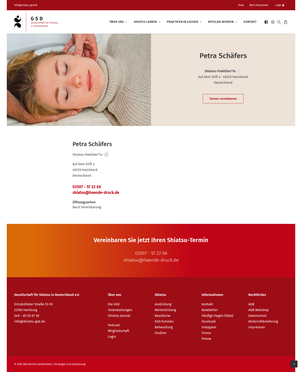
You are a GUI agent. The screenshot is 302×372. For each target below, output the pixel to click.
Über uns (117, 22)
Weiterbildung (165, 310)
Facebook (209, 321)
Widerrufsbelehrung (263, 321)
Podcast (114, 325)
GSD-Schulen (164, 321)
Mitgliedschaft (118, 331)
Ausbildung (163, 304)
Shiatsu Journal (119, 316)
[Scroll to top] (293, 364)
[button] (266, 21)
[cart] (285, 21)
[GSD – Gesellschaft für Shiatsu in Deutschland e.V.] (36, 22)
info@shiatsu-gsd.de (26, 5)
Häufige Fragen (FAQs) (217, 316)
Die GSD (114, 304)
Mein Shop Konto (258, 5)
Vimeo (206, 333)
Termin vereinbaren (223, 99)
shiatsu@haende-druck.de (96, 192)
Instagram (209, 327)
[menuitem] (242, 5)
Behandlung (164, 327)
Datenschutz (257, 316)
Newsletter (210, 310)
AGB (251, 304)
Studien (160, 333)
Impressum (256, 327)
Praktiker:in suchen (182, 22)
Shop (241, 5)
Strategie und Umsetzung (69, 364)
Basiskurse (163, 316)
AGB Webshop (258, 310)
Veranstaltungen (120, 310)
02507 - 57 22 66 (87, 186)
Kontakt (250, 22)
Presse (206, 339)
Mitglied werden (221, 22)
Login (278, 5)
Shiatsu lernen (145, 22)
